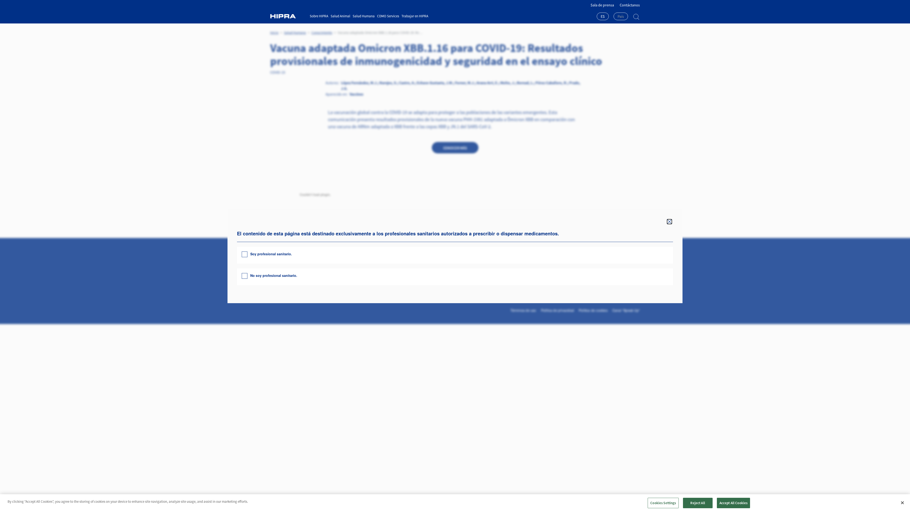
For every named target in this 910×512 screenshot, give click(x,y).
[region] (455, 503)
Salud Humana (364, 16)
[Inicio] (288, 16)
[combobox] (603, 17)
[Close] (902, 503)
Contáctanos (630, 5)
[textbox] (621, 16)
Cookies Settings (663, 503)
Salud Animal (340, 16)
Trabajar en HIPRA (414, 16)
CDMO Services (388, 16)
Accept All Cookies (733, 503)
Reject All (697, 503)
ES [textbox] (603, 16)
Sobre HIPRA (319, 16)
